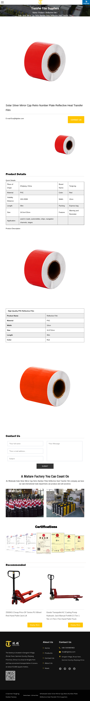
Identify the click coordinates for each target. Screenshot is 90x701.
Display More (35, 625)
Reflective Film (51, 13)
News (47, 668)
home (47, 648)
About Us (48, 663)
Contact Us (49, 658)
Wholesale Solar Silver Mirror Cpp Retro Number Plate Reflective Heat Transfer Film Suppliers (59, 695)
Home (34, 13)
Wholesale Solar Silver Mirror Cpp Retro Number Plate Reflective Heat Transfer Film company (42, 481)
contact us (76, 119)
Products (48, 653)
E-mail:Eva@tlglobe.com (15, 118)
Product (41, 13)
